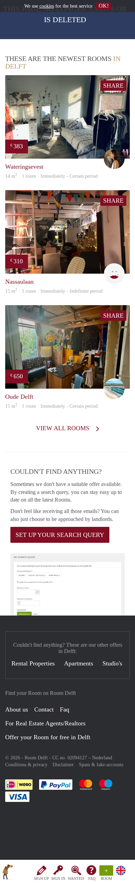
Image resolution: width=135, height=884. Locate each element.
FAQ (92, 878)
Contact (44, 709)
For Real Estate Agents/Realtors (45, 723)
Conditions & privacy (26, 764)
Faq (64, 709)
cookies (46, 6)
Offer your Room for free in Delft (47, 737)
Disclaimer (63, 764)
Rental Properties (33, 663)
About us (16, 709)
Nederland (102, 757)
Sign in (58, 878)
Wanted (76, 878)
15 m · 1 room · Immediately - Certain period (51, 406)
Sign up (41, 878)
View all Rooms (63, 428)
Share (113, 85)
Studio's (112, 663)
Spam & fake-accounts (101, 764)
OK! (104, 6)
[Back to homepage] (7, 873)
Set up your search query (60, 534)
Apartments (78, 663)
